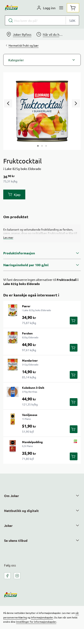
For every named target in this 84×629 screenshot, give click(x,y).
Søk (72, 20)
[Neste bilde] (76, 103)
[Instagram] (17, 575)
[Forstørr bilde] (42, 111)
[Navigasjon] (61, 7)
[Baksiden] (42, 146)
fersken (27, 333)
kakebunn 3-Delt (33, 387)
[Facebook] (7, 575)
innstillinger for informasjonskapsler (36, 621)
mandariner (30, 360)
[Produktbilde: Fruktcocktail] (38, 146)
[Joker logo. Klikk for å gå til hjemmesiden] (11, 8)
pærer (26, 306)
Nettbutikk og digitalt (21, 510)
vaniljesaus (29, 415)
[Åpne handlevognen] (73, 7)
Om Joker (11, 496)
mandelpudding (32, 442)
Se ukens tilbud (16, 540)
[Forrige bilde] (8, 103)
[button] (42, 60)
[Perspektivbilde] (46, 146)
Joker (8, 525)
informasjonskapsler (42, 617)
